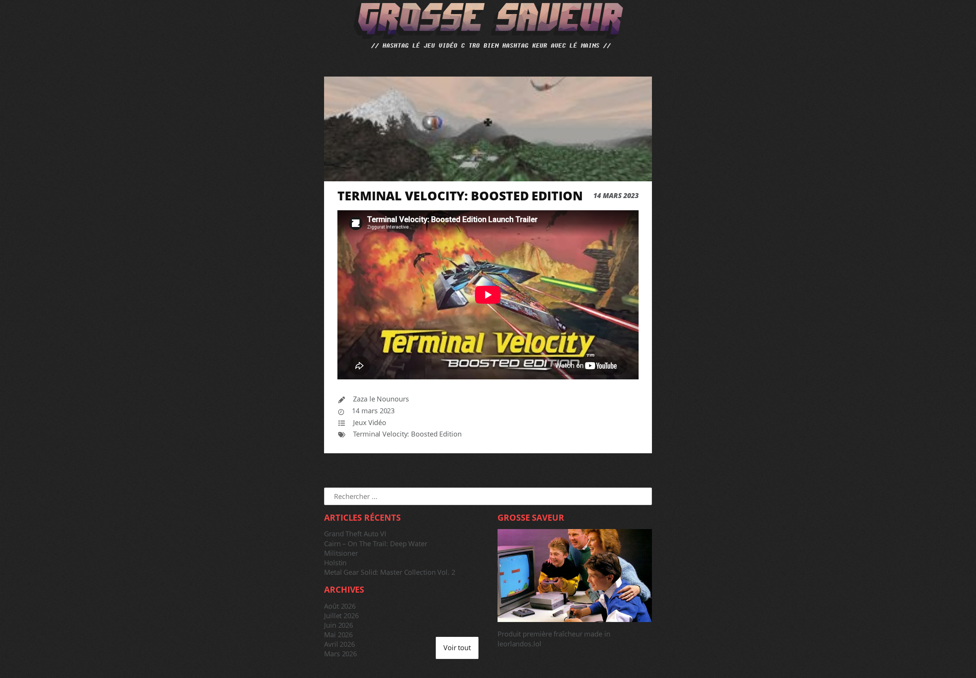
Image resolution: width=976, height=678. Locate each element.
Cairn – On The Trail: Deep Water (375, 543)
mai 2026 (338, 634)
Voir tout (457, 647)
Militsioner (341, 553)
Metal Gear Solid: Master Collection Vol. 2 (389, 572)
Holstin (335, 562)
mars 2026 (340, 653)
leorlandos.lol (519, 643)
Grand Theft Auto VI (355, 533)
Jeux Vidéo (369, 422)
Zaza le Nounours (381, 398)
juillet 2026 (341, 615)
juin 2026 (338, 625)
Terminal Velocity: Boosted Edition (407, 433)
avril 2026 (339, 644)
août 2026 (340, 606)
